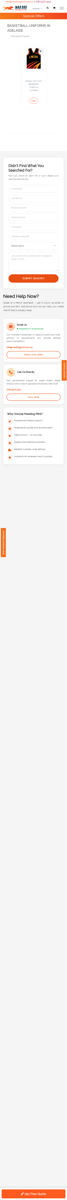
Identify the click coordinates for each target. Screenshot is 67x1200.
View (33, 100)
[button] (48, 8)
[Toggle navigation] (62, 8)
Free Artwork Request (3, 542)
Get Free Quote (35, 1194)
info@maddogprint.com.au (20, 1)
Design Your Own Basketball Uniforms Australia (33, 86)
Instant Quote (64, 370)
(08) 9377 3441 (43, 1)
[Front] (14, 8)
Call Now (33, 397)
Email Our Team (33, 355)
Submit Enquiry (33, 278)
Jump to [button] (36, 9)
